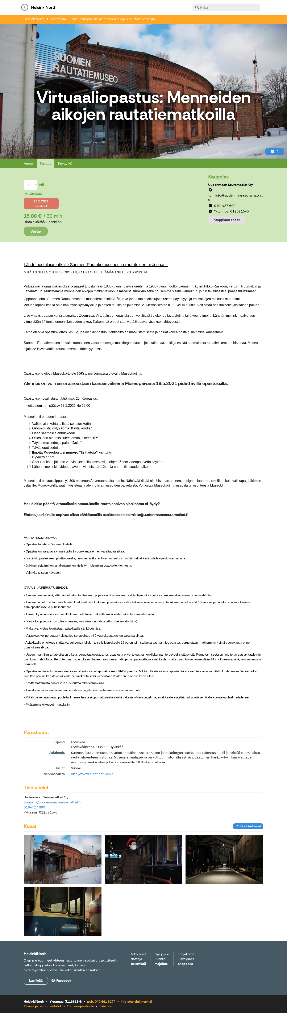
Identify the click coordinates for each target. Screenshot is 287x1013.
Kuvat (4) (65, 163)
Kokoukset (138, 954)
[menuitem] (226, 7)
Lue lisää (36, 980)
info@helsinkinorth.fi (136, 1001)
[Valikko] (279, 7)
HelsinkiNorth (34, 19)
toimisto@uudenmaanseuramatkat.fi (52, 802)
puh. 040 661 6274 (101, 1001)
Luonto (160, 959)
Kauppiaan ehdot (226, 220)
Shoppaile (185, 964)
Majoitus (161, 964)
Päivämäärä (33, 194)
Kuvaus (45, 163)
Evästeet (106, 1006)
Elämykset (186, 959)
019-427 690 (34, 807)
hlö (41, 184)
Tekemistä (58, 19)
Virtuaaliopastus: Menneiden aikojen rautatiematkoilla (113, 19)
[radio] (41, 203)
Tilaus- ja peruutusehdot (42, 1006)
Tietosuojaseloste (80, 1006)
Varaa (28, 163)
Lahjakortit (186, 954)
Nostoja (136, 959)
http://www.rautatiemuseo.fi (92, 774)
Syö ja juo (162, 954)
